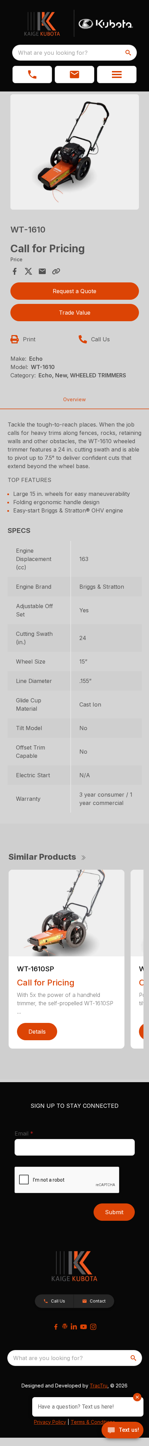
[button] (32, 74)
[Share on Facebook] (14, 271)
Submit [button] (114, 1212)
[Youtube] (83, 1327)
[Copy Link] (56, 271)
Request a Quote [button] (74, 291)
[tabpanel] (74, 153)
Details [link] (37, 1031)
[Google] (65, 1326)
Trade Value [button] (74, 312)
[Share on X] (28, 271)
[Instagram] (93, 1327)
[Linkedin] (73, 1327)
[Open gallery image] (74, 152)
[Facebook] (55, 1327)
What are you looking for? (53, 52)
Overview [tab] (74, 399)
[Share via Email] (42, 271)
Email (35, 1133)
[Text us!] (122, 1431)
